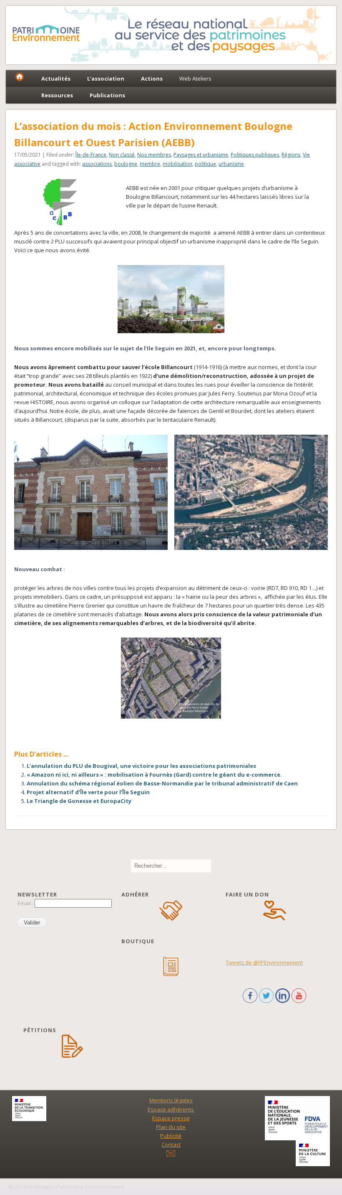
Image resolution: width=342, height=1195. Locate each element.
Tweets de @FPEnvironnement (264, 962)
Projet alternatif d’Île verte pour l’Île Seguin (88, 792)
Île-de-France (90, 154)
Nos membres (154, 154)
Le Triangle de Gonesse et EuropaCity (79, 801)
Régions (291, 154)
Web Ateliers (195, 78)
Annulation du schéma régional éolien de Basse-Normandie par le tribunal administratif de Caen (162, 783)
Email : (26, 903)
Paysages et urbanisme (201, 154)
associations (97, 163)
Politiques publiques (255, 154)
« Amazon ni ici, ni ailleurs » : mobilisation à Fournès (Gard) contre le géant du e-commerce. (154, 774)
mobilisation (177, 163)
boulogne (125, 163)
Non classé (122, 154)
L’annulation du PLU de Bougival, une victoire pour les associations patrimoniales (141, 766)
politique (205, 163)
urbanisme (231, 163)
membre (150, 163)
